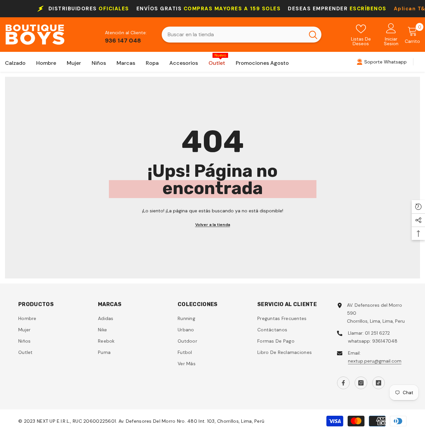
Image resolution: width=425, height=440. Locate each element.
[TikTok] (378, 383)
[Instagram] (361, 383)
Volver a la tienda (212, 224)
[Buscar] (241, 35)
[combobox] (233, 35)
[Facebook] (343, 383)
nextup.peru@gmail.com (374, 361)
